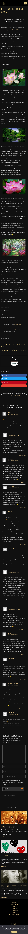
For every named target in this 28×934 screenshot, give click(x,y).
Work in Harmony (13, 326)
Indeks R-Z (15, 912)
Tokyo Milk (10, 21)
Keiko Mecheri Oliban (9, 826)
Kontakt (14, 919)
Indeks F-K (15, 908)
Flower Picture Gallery (12, 329)
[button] (14, 375)
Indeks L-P (15, 910)
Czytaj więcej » (4, 836)
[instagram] (15, 924)
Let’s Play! (4, 856)
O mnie (14, 917)
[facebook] (12, 924)
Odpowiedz (22, 430)
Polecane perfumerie (14, 921)
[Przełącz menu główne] (25, 3)
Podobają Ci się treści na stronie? (13, 345)
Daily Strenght (16, 333)
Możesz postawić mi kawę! (13, 350)
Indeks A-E (15, 906)
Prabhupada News (17, 324)
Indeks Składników (14, 914)
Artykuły (14, 902)
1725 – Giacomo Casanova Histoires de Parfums (14, 886)
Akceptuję (14, 931)
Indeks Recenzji (14, 904)
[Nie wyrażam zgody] (26, 929)
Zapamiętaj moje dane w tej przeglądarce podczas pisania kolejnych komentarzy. (13, 782)
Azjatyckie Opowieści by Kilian (14, 30)
